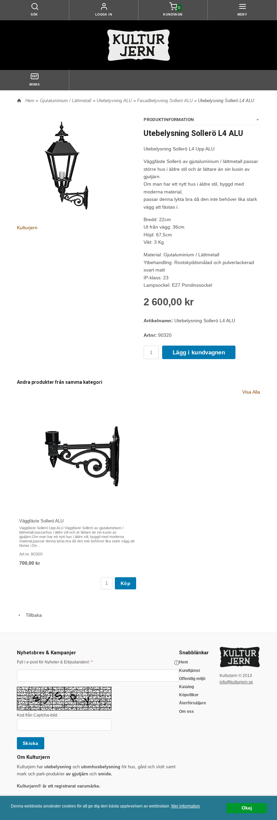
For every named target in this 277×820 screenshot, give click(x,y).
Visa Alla (251, 392)
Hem (29, 100)
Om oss (186, 711)
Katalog (186, 686)
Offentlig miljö (192, 678)
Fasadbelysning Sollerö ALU (165, 100)
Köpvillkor (189, 695)
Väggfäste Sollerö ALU (41, 520)
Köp (125, 583)
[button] (176, 662)
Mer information (185, 806)
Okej (247, 808)
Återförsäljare (192, 703)
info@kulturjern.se (236, 682)
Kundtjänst (189, 670)
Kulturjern (27, 227)
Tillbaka (32, 615)
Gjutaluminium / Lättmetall (65, 100)
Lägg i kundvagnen (199, 352)
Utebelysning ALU (114, 100)
